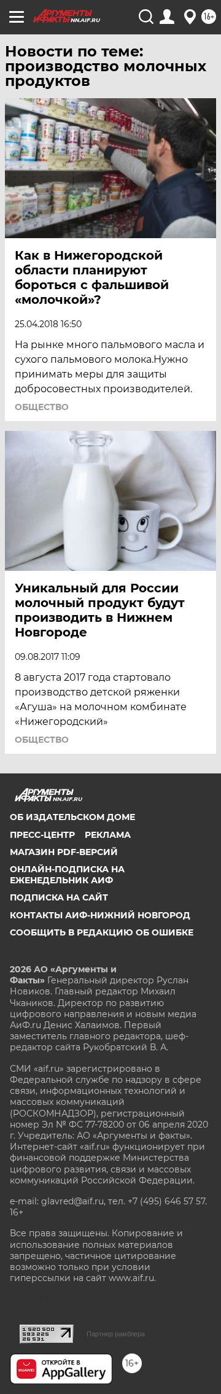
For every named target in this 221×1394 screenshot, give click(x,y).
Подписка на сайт (59, 897)
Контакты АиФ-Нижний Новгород (100, 915)
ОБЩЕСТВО (42, 407)
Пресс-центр (42, 834)
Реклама (108, 834)
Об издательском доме (72, 817)
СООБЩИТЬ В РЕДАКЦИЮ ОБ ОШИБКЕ (101, 932)
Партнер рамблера (116, 1334)
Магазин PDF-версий (64, 852)
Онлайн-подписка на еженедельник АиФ (67, 875)
